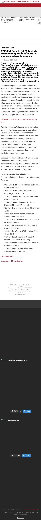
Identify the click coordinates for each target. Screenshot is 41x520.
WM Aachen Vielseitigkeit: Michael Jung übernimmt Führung (27, 19)
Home (5, 512)
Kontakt (11, 512)
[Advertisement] (9, 31)
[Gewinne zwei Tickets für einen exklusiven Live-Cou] (20, 436)
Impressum (19, 512)
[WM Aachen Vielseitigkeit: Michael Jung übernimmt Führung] (27, 12)
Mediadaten (23, 514)
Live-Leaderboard (7, 256)
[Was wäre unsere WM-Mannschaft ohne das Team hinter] (20, 376)
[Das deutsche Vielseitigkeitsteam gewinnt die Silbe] (20, 398)
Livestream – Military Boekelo (12, 261)
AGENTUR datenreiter (31, 509)
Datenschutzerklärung (31, 512)
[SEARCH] (39, 5)
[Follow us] (36, 5)
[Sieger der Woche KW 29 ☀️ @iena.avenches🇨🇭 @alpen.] (20, 450)
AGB (15, 514)
